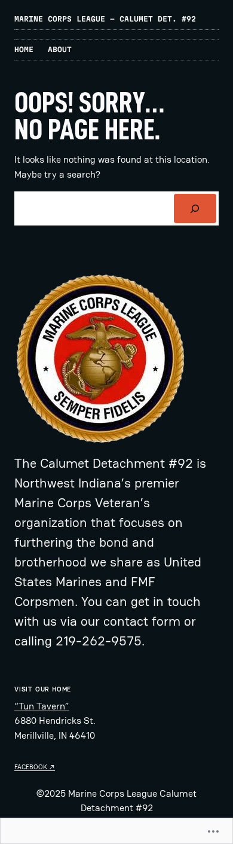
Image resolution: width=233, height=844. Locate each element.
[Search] (195, 209)
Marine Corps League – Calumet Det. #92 (105, 19)
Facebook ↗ (34, 767)
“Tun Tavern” (41, 706)
